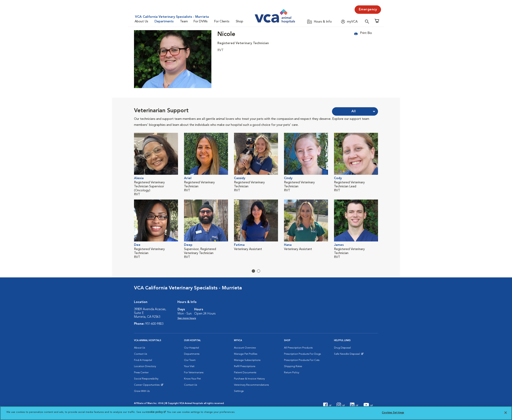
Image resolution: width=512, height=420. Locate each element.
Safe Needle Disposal (347, 355)
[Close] (505, 412)
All (353, 111)
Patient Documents (245, 372)
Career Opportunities (147, 386)
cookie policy (156, 412)
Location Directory (145, 366)
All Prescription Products (298, 348)
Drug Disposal (342, 348)
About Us (141, 21)
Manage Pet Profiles (245, 354)
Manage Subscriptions (247, 360)
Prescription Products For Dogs (302, 354)
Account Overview (245, 348)
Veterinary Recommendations (251, 385)
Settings (239, 391)
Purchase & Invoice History (249, 378)
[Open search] (368, 21)
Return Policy (291, 372)
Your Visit (189, 366)
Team (184, 21)
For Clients (221, 21)
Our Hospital (191, 348)
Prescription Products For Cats (301, 360)
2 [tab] (258, 271)
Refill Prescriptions (244, 366)
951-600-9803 (154, 324)
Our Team (190, 360)
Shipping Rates (293, 366)
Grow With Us (142, 391)
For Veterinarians (193, 372)
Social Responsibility (146, 378)
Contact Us (140, 354)
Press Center (141, 372)
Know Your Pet (192, 378)
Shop (239, 21)
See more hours (186, 318)
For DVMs (200, 21)
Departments (164, 21)
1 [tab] (253, 271)
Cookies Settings (393, 412)
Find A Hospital (143, 360)
